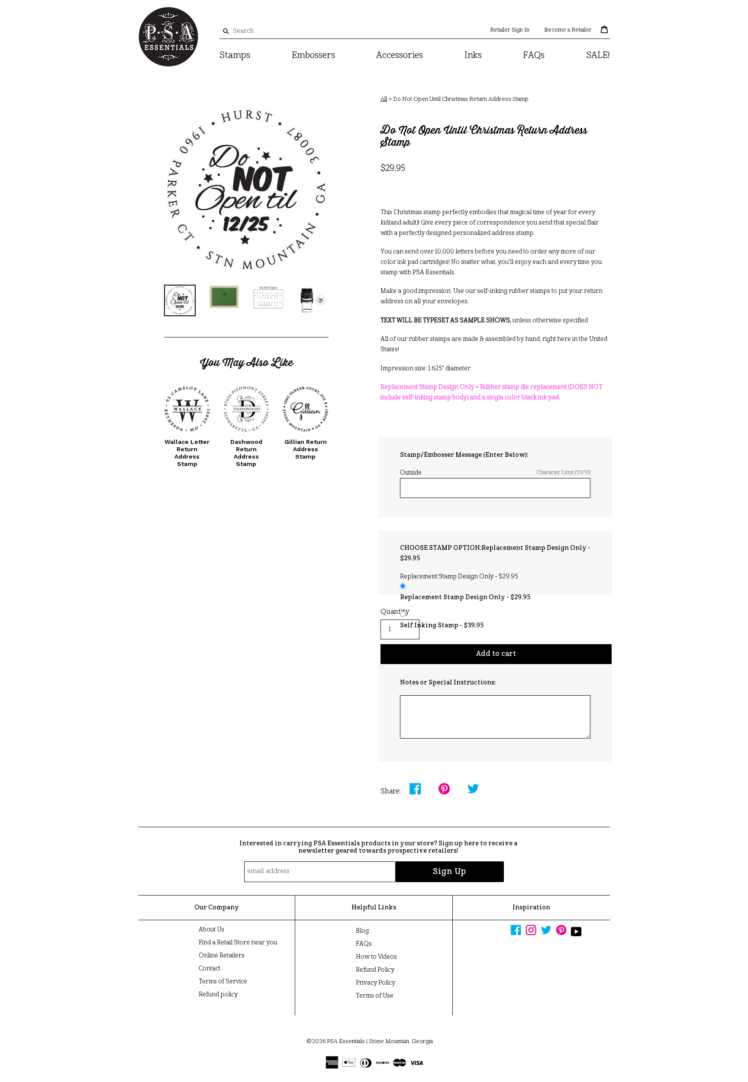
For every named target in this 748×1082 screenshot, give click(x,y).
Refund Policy (375, 970)
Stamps (234, 55)
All (383, 99)
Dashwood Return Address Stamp (246, 452)
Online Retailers (222, 956)
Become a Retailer (568, 30)
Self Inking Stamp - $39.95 (442, 626)
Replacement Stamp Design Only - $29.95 (465, 597)
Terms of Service (223, 982)
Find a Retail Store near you (238, 943)
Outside (495, 473)
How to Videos (376, 957)
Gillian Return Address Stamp (305, 449)
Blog (362, 931)
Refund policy (218, 995)
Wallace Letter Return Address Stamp (187, 452)
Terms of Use (374, 996)
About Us (211, 930)
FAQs (534, 55)
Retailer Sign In (509, 30)
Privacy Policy (375, 983)
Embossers (313, 55)
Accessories (399, 55)
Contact (209, 969)
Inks (473, 55)
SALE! (598, 55)
